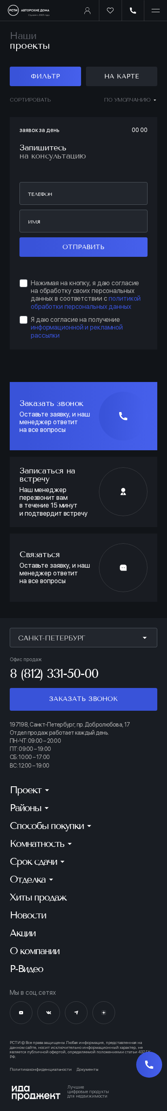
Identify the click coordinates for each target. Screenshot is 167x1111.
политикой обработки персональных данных (86, 302)
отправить (83, 247)
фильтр (45, 76)
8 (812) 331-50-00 (54, 673)
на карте (121, 76)
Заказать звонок (83, 699)
